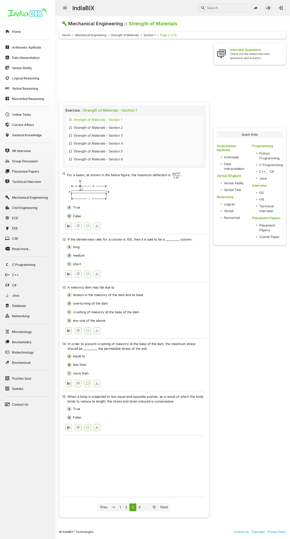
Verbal (229, 211)
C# (272, 172)
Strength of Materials (125, 35)
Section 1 (149, 35)
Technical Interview (266, 208)
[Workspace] (87, 226)
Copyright (258, 531)
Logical (229, 204)
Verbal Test (232, 190)
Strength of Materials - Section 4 (98, 143)
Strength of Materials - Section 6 (98, 159)
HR (261, 199)
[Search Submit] (203, 8)
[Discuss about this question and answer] (78, 226)
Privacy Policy (277, 531)
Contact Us (241, 531)
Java (263, 178)
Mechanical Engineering (90, 35)
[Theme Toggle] (268, 8)
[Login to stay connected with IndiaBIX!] (281, 8)
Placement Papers (267, 227)
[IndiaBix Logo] (27, 15)
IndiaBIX (83, 8)
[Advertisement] (134, 71)
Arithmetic (231, 157)
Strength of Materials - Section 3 (98, 135)
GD (261, 193)
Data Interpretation (234, 166)
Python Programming (269, 155)
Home (66, 35)
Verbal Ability (234, 183)
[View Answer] (68, 226)
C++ (262, 172)
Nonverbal (232, 218)
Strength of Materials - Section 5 (98, 151)
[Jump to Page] (114, 507)
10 (154, 507)
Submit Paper (269, 237)
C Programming (271, 165)
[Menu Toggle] (65, 8)
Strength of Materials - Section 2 (98, 128)
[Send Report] (97, 226)
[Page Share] (256, 8)
